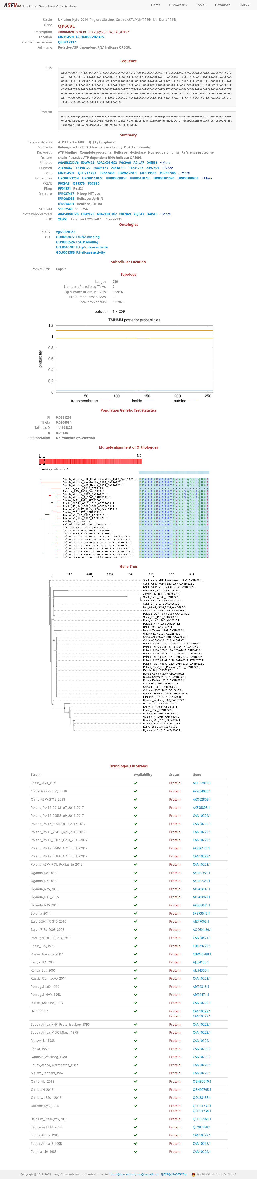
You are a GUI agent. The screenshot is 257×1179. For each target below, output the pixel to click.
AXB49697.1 (201, 889)
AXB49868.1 (201, 897)
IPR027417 (66, 193)
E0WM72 (89, 162)
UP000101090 (165, 178)
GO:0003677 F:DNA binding (78, 237)
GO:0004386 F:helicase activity (80, 252)
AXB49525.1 (201, 881)
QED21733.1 (67, 42)
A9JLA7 (140, 162)
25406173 (102, 168)
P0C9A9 (126, 162)
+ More (165, 162)
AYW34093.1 (202, 791)
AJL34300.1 (201, 970)
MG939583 (149, 173)
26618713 (120, 168)
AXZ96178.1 (201, 848)
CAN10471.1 (202, 937)
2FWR (62, 219)
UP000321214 (70, 178)
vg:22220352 (66, 232)
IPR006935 (66, 198)
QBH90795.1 (202, 1089)
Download (222, 5)
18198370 (84, 168)
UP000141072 (94, 178)
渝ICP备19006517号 (174, 1174)
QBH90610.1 (202, 1081)
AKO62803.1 (202, 783)
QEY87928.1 (202, 1127)
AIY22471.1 (201, 994)
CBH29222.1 (202, 946)
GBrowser (176, 5)
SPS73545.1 (201, 913)
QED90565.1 (202, 1119)
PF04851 (65, 188)
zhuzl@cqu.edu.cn (122, 1174)
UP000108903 (189, 178)
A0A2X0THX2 (108, 162)
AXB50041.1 (201, 905)
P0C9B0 (95, 183)
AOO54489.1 (202, 929)
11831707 (137, 168)
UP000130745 (142, 178)
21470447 (67, 168)
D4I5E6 (153, 162)
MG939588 (169, 173)
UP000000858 (118, 178)
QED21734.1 (202, 1111)
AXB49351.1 (201, 873)
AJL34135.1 (201, 962)
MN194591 (68, 173)
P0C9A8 (65, 183)
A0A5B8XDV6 (69, 162)
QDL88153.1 (202, 1097)
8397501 (154, 168)
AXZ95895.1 (201, 807)
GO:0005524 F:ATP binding (77, 242)
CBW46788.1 (129, 173)
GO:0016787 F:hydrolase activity (82, 247)
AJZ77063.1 (201, 921)
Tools (199, 5)
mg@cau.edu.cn (148, 1174)
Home (155, 5)
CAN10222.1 (202, 815)
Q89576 (80, 183)
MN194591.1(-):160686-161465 (81, 37)
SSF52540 (65, 209)
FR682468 (109, 173)
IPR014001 (66, 204)
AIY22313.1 (201, 986)
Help (242, 5)
